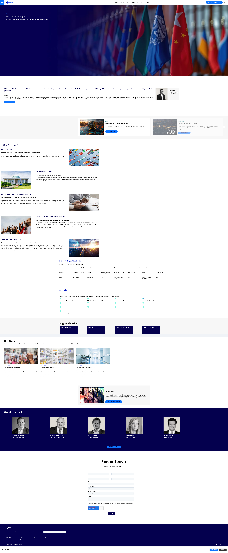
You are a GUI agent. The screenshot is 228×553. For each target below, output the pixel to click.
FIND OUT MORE (184, 132)
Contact (148, 2)
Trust (127, 2)
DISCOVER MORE (111, 131)
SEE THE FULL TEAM (114, 446)
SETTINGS (222, 549)
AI (45, 537)
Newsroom (132, 2)
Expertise (122, 2)
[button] (2, 2)
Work (138, 2)
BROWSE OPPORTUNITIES (113, 401)
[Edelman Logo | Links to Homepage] (7, 3)
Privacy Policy (9, 544)
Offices (35, 539)
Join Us (142, 2)
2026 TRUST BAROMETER (214, 2)
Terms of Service (18, 544)
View (6, 376)
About (116, 2)
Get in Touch (9, 102)
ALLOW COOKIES (214, 549)
